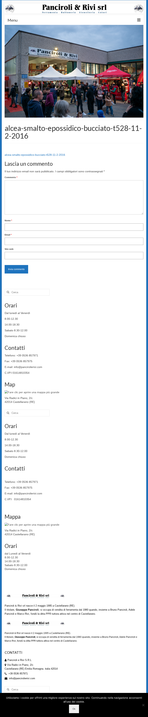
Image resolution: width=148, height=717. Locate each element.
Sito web (9, 249)
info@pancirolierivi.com (21, 678)
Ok (74, 708)
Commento (11, 177)
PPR (48, 613)
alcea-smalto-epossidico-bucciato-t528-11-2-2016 (35, 154)
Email (8, 235)
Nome (8, 220)
